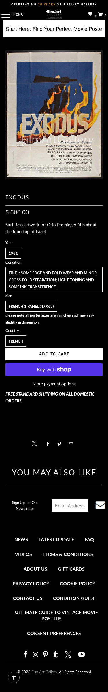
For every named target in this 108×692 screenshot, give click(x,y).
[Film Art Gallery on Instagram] (35, 654)
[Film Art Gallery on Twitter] (69, 654)
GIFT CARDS (71, 568)
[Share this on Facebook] (49, 444)
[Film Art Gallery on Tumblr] (56, 654)
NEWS (21, 539)
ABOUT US (35, 568)
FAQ (89, 539)
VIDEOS (23, 554)
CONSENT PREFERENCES (54, 633)
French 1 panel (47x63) (31, 306)
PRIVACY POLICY (31, 583)
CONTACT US (27, 598)
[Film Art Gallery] (54, 14)
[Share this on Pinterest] (60, 444)
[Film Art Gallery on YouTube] (81, 654)
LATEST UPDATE (56, 539)
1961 (13, 253)
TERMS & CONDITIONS (68, 554)
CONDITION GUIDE (74, 598)
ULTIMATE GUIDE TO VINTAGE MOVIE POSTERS (56, 615)
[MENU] (3, 14)
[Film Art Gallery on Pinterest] (45, 654)
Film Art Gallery (44, 672)
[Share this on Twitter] (35, 443)
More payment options (54, 383)
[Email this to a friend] (72, 444)
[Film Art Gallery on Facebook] (26, 654)
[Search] (54, 31)
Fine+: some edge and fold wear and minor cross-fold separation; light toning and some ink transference (53, 280)
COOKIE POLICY (77, 583)
